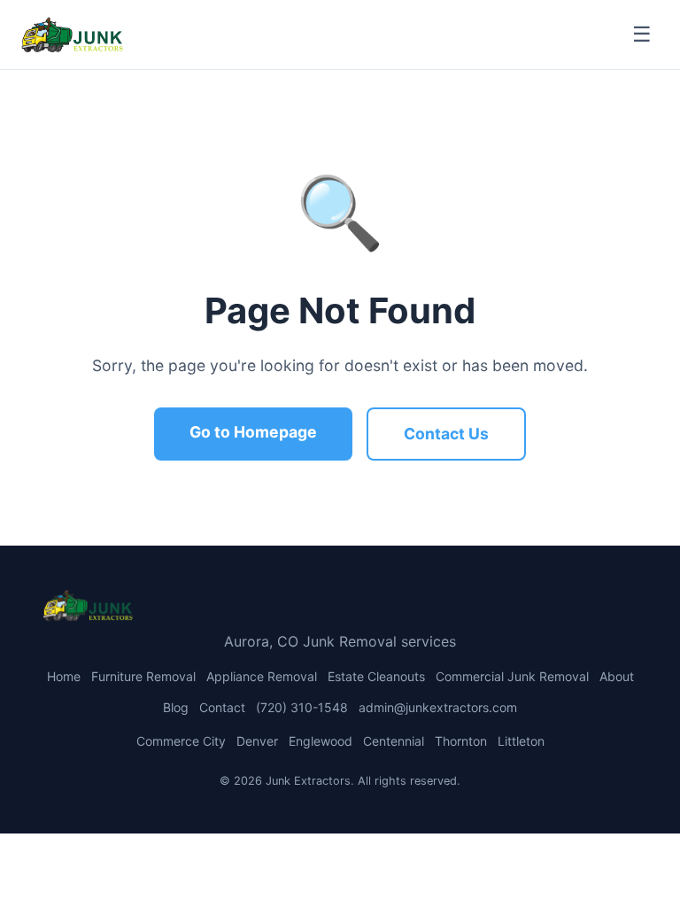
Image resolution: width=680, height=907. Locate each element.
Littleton (521, 740)
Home (64, 676)
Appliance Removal (261, 676)
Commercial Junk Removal (512, 676)
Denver (257, 740)
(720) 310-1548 (302, 707)
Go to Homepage (253, 431)
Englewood (320, 740)
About (616, 676)
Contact (222, 707)
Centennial (393, 740)
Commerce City (181, 740)
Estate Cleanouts (376, 676)
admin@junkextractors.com (438, 707)
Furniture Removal (143, 676)
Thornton (461, 740)
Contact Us (446, 433)
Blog (176, 707)
